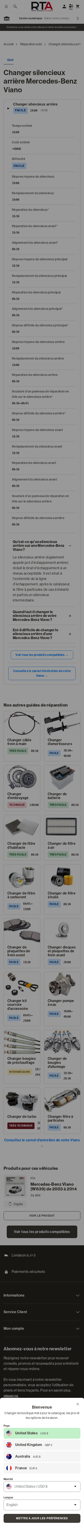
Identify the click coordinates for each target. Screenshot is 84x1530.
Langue (8, 1497)
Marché (8, 1479)
